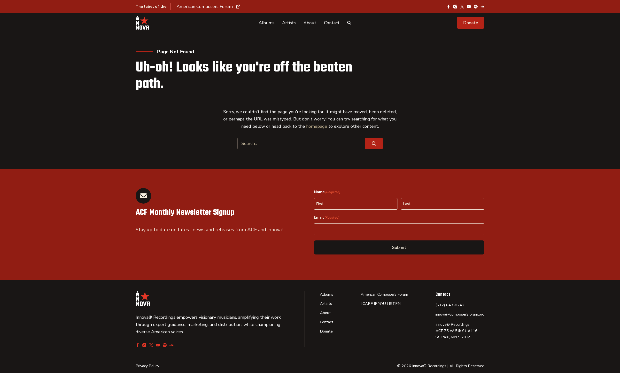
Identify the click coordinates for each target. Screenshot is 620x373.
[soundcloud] (482, 6)
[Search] (349, 23)
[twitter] (462, 6)
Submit (399, 247)
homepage (316, 126)
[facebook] (448, 6)
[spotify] (476, 6)
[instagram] (455, 6)
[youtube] (469, 6)
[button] (470, 23)
